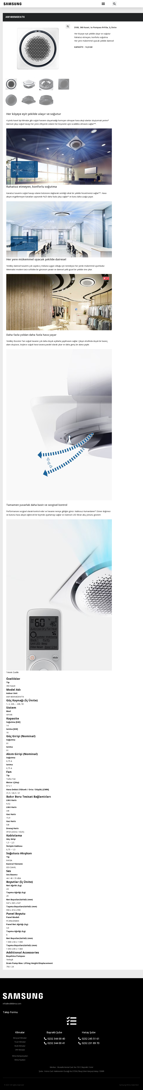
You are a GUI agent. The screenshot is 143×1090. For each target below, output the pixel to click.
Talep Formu (10, 1012)
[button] (103, 3)
